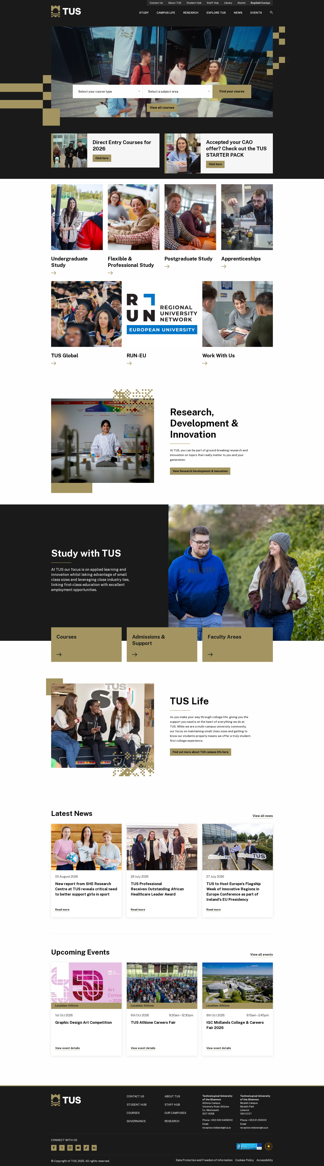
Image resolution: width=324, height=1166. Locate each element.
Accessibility (264, 1160)
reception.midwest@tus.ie (254, 1127)
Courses (133, 1113)
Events (256, 12)
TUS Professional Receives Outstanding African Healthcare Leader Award (157, 889)
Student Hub (194, 2)
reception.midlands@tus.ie (216, 1127)
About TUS (174, 2)
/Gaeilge (260, 2)
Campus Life (166, 12)
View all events (261, 954)
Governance (136, 1121)
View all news (263, 816)
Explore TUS (216, 12)
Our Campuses (175, 1113)
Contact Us (156, 2)
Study (143, 12)
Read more (62, 909)
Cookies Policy (244, 1160)
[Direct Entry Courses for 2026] (69, 150)
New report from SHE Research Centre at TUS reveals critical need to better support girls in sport (86, 889)
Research (190, 12)
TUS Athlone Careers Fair (153, 1022)
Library (228, 2)
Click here (102, 158)
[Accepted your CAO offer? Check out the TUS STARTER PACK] (183, 153)
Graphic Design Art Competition (83, 1022)
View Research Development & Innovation (200, 471)
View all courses (162, 107)
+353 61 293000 (257, 1120)
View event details (67, 1048)
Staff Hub (213, 2)
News (238, 12)
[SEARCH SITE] (271, 12)
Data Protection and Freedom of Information (204, 1160)
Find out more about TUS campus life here (200, 752)
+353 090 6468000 (221, 1120)
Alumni (241, 2)
